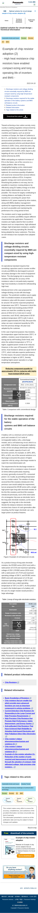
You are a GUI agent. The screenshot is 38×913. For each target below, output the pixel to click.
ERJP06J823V (28, 382)
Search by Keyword (19, 800)
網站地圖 (10, 896)
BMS (7, 42)
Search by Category (8, 800)
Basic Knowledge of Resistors (17, 698)
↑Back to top (32, 828)
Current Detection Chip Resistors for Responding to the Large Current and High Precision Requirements (20, 713)
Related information (12, 107)
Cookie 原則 (31, 2)
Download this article (15, 116)
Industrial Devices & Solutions (8, 7)
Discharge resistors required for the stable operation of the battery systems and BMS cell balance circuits (19, 100)
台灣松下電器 (18, 899)
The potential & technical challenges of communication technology (17, 788)
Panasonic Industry (7, 899)
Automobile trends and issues (10, 38)
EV (3, 42)
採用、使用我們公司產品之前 (28, 888)
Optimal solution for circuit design (20, 11)
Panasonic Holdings (30, 899)
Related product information (15, 105)
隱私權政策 (25, 896)
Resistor (23, 38)
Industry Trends (25, 784)
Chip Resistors (11, 682)
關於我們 (4, 896)
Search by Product (30, 800)
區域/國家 (20, 902)
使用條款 (17, 896)
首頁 (4, 11)
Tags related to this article (14, 110)
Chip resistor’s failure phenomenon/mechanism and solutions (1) (17, 741)
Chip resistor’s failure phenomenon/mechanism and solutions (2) (17, 749)
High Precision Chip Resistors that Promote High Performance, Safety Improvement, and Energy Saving (19, 721)
